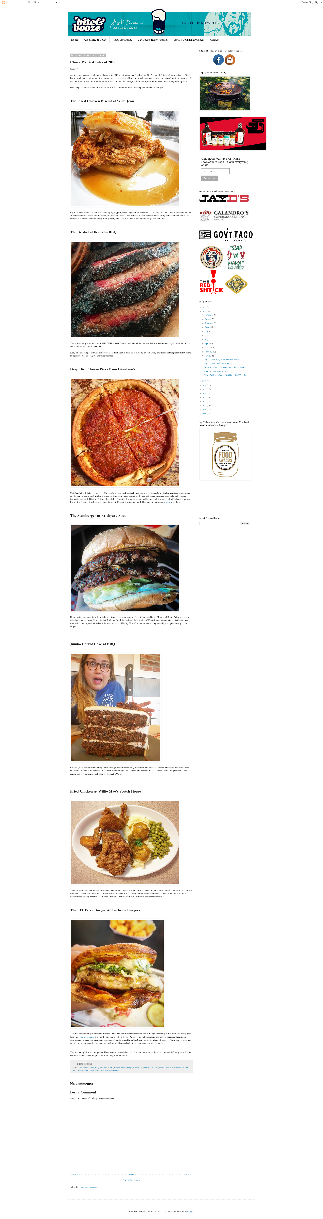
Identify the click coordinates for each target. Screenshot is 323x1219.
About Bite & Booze (95, 39)
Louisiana (80, 1070)
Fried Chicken (179, 1067)
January (208, 355)
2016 (204, 385)
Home (74, 39)
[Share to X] (84, 1063)
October (208, 319)
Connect (214, 39)
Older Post (187, 1174)
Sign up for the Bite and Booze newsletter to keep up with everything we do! (224, 162)
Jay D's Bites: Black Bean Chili (216, 363)
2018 (204, 311)
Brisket (123, 1067)
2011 (204, 405)
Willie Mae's (114, 1070)
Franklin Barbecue (166, 1067)
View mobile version (131, 1179)
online (167, 502)
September (209, 323)
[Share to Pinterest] (91, 1063)
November (209, 314)
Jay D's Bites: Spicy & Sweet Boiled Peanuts (222, 359)
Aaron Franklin (82, 1067)
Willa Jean (104, 1070)
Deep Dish (154, 1067)
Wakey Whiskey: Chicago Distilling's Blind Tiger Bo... (226, 375)
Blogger (190, 1211)
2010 (204, 409)
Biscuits (117, 1067)
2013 (204, 397)
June (207, 335)
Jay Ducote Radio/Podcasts (153, 39)
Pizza (97, 1070)
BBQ (97, 1067)
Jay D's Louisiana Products (189, 39)
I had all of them (86, 1036)
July (207, 331)
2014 (204, 393)
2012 (204, 401)
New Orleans (89, 1070)
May (207, 339)
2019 (204, 307)
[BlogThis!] (81, 1063)
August (208, 327)
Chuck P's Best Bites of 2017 (216, 371)
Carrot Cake (137, 1067)
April (207, 343)
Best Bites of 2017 (106, 1067)
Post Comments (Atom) (90, 1187)
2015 (204, 389)
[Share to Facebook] (88, 1063)
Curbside (146, 1067)
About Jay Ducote (122, 39)
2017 (204, 380)
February (208, 351)
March (207, 347)
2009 (204, 413)
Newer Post (75, 1174)
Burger (129, 1067)
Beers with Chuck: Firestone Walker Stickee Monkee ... (226, 367)
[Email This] (78, 1063)
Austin (91, 1067)
